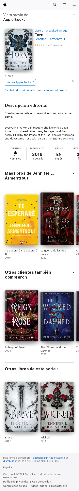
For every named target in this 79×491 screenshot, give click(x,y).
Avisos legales (39, 486)
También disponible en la (34, 90)
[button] (55, 5)
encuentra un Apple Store (48, 457)
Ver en (19, 82)
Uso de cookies (41, 481)
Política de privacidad (16, 481)
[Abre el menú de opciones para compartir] (73, 82)
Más (71, 138)
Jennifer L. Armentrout (50, 39)
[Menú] (74, 5)
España (7, 467)
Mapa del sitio (59, 486)
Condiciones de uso (15, 486)
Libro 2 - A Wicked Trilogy (51, 30)
